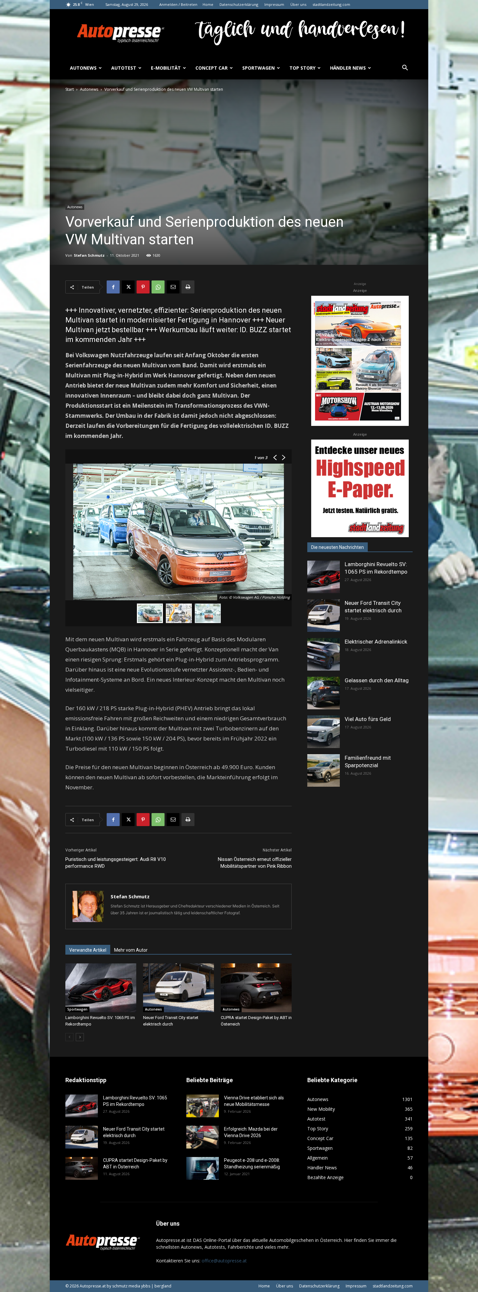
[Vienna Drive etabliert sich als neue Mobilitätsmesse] (202, 1106)
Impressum (274, 4)
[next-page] (80, 1037)
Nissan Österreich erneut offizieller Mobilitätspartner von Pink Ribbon (255, 862)
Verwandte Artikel (87, 950)
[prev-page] (69, 1037)
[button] (405, 68)
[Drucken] (187, 286)
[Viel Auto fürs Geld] (323, 731)
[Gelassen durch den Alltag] (323, 693)
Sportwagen (258, 68)
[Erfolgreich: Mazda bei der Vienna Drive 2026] (202, 1137)
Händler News (348, 68)
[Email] (172, 286)
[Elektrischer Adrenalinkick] (323, 654)
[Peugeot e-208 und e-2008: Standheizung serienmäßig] (202, 1168)
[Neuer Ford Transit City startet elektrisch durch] (178, 987)
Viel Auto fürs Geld (368, 719)
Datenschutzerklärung (238, 4)
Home (208, 4)
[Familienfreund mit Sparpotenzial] (323, 770)
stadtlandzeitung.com (331, 4)
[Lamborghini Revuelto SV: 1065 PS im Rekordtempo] (100, 987)
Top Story (302, 68)
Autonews (83, 68)
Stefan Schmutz (89, 255)
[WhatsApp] (158, 286)
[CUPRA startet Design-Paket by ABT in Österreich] (256, 987)
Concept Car (211, 68)
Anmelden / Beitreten (178, 4)
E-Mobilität (166, 68)
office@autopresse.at (224, 1261)
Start (69, 89)
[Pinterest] (143, 286)
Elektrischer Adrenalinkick (376, 641)
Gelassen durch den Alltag (377, 680)
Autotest (123, 68)
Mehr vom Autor (131, 950)
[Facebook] (113, 286)
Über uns (298, 4)
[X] (128, 286)
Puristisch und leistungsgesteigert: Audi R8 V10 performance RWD (115, 862)
